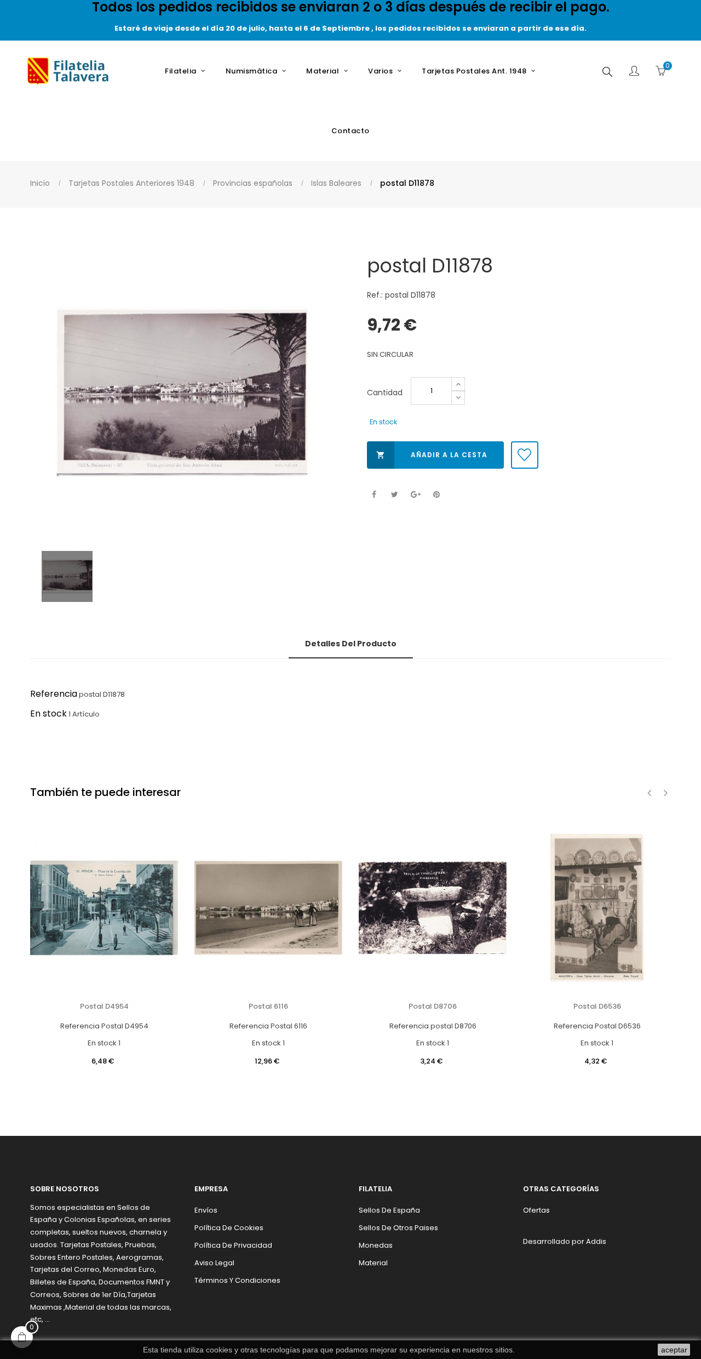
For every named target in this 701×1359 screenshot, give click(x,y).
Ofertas (536, 1210)
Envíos (205, 1210)
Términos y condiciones (237, 1280)
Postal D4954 (104, 1006)
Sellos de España (389, 1210)
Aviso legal (214, 1263)
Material (373, 1263)
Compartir (374, 495)
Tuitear (394, 495)
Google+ (415, 495)
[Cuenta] (634, 72)
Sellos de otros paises (398, 1227)
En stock (48, 713)
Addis (596, 1241)
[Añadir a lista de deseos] (524, 455)
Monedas (376, 1245)
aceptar (674, 1349)
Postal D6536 (597, 1006)
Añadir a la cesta (431, 454)
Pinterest (436, 495)
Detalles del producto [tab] (351, 643)
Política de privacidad (233, 1245)
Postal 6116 (268, 1006)
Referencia (53, 693)
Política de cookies (228, 1227)
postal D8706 (433, 1006)
